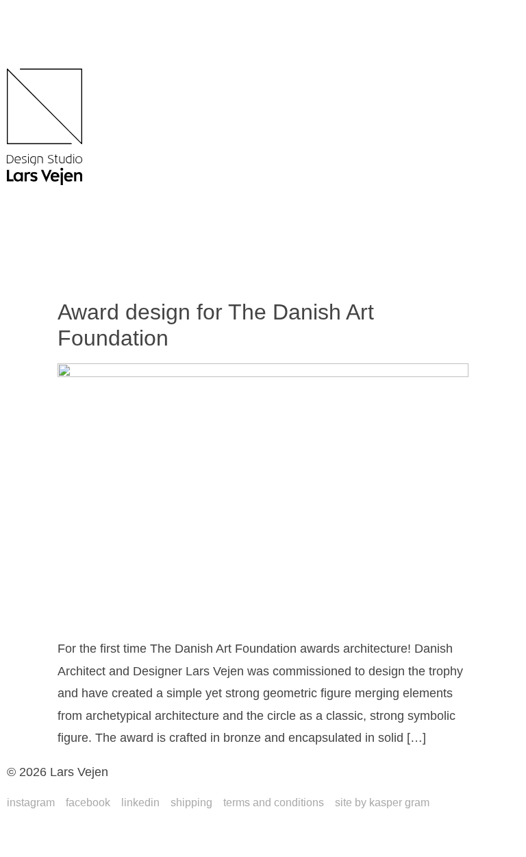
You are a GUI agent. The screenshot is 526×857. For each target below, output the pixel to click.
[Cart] (34, 245)
